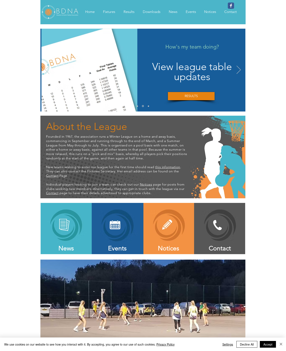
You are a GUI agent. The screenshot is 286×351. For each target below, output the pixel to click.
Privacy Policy (165, 344)
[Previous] (47, 70)
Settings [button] (227, 344)
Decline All (247, 344)
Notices (146, 184)
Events (117, 248)
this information (167, 167)
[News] (137, 106)
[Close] (280, 344)
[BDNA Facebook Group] (231, 6)
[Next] (239, 70)
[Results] (143, 106)
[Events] (148, 106)
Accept (267, 344)
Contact (52, 176)
